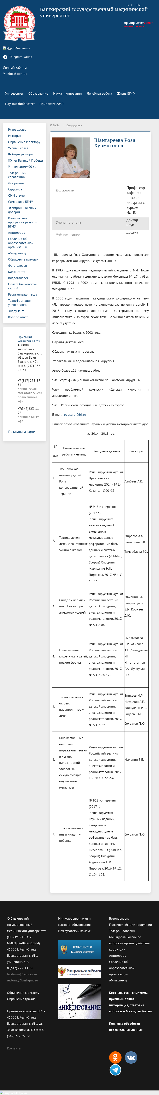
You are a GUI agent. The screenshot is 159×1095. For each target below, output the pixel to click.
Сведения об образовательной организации (21, 243)
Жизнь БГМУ (126, 93)
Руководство (17, 129)
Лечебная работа (99, 93)
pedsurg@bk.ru (75, 414)
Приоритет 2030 (52, 104)
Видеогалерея (18, 278)
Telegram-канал (20, 57)
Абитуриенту (17, 253)
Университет (14, 93)
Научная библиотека (20, 104)
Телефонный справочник (17, 175)
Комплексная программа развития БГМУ (23, 222)
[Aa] (150, 5)
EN (138, 5)
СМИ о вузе (16, 195)
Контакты (14, 1048)
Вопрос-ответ (18, 317)
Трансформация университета (19, 302)
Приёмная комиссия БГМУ (29, 339)
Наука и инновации (67, 93)
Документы (16, 183)
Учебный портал (15, 74)
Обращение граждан (23, 259)
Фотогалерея (17, 265)
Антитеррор (16, 232)
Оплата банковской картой (22, 286)
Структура (15, 189)
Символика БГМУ (20, 202)
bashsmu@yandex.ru (22, 974)
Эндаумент (16, 311)
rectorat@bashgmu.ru (22, 980)
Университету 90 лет (22, 166)
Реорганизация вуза (22, 294)
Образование (38, 93)
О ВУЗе (54, 125)
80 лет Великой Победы (25, 160)
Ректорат (14, 136)
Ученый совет (18, 148)
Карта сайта (16, 272)
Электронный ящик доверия (22, 210)
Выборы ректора (20, 154)
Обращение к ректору (24, 142)
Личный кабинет (15, 67)
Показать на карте (21, 432)
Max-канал (22, 48)
